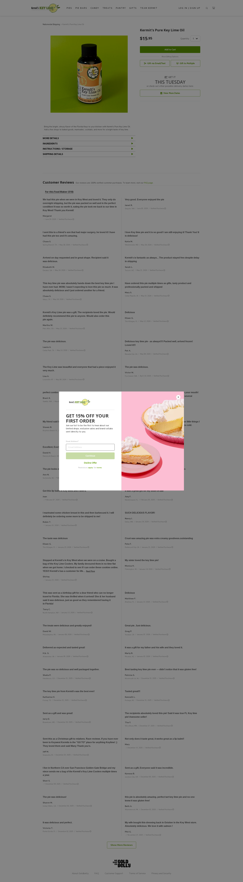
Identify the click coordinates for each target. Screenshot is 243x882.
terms (99, 467)
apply (90, 467)
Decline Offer (90, 462)
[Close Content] (178, 397)
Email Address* (72, 441)
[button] (121, 441)
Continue (90, 455)
